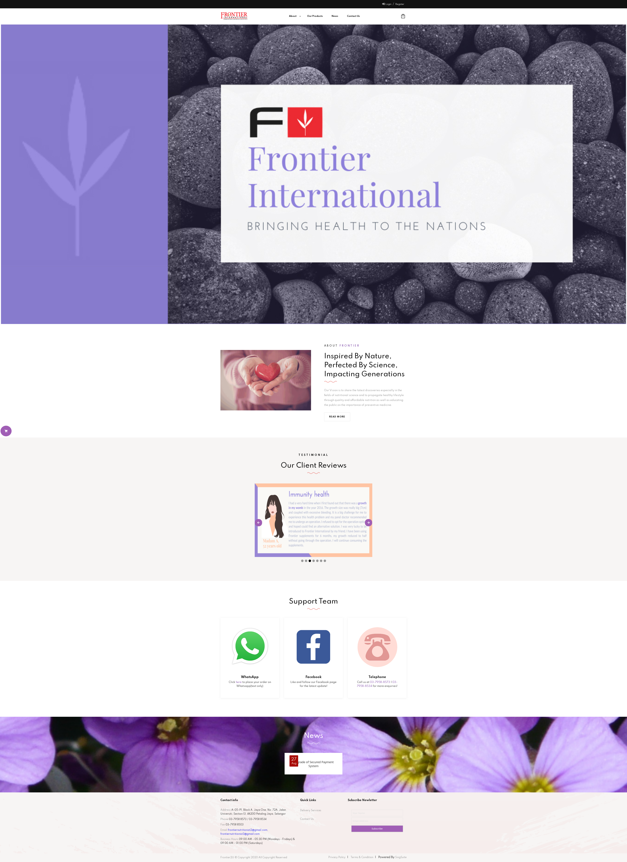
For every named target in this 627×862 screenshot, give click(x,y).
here (239, 682)
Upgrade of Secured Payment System (313, 764)
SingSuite (400, 857)
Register (399, 4)
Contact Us (307, 819)
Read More (337, 417)
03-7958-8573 (380, 682)
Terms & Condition (362, 857)
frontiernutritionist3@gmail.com (240, 834)
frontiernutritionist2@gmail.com (247, 830)
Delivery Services (310, 810)
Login (388, 4)
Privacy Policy (337, 857)
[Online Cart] (6, 431)
